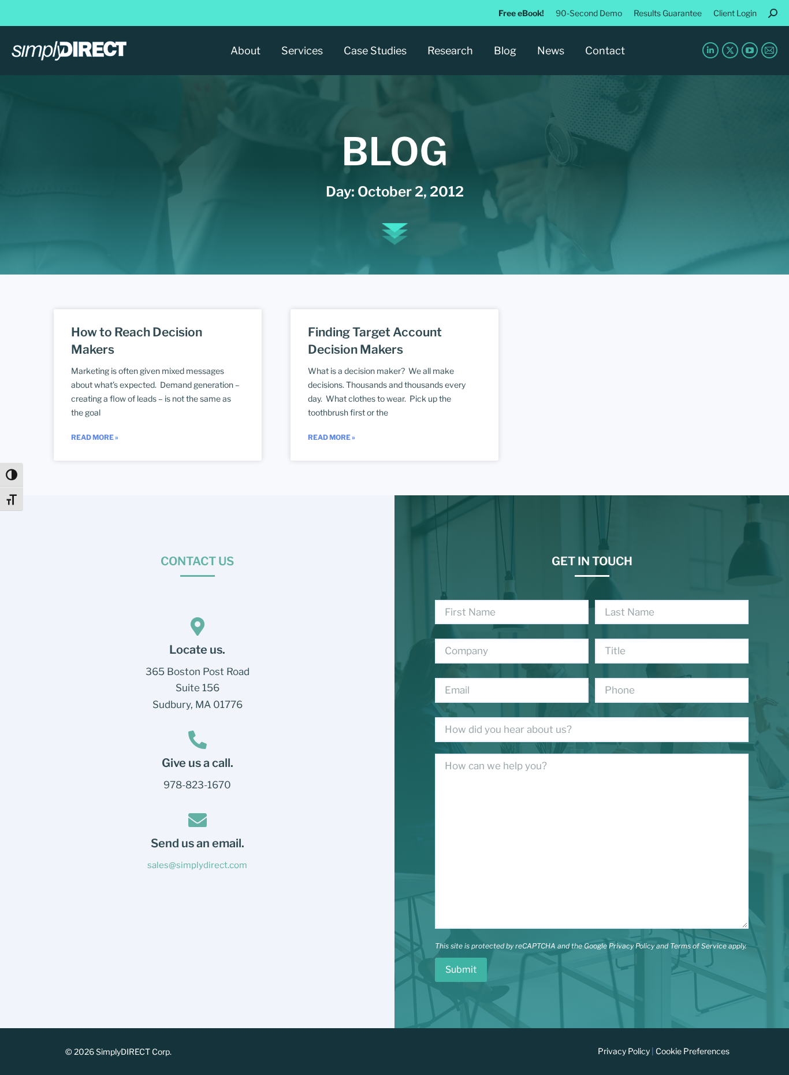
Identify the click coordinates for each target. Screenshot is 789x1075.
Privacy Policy (631, 945)
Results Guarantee (668, 13)
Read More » (94, 437)
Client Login (735, 13)
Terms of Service (698, 945)
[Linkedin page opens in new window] (710, 50)
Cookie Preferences (693, 1051)
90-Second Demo (589, 13)
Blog (394, 151)
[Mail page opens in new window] (769, 50)
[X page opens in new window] (730, 50)
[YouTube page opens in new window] (750, 50)
